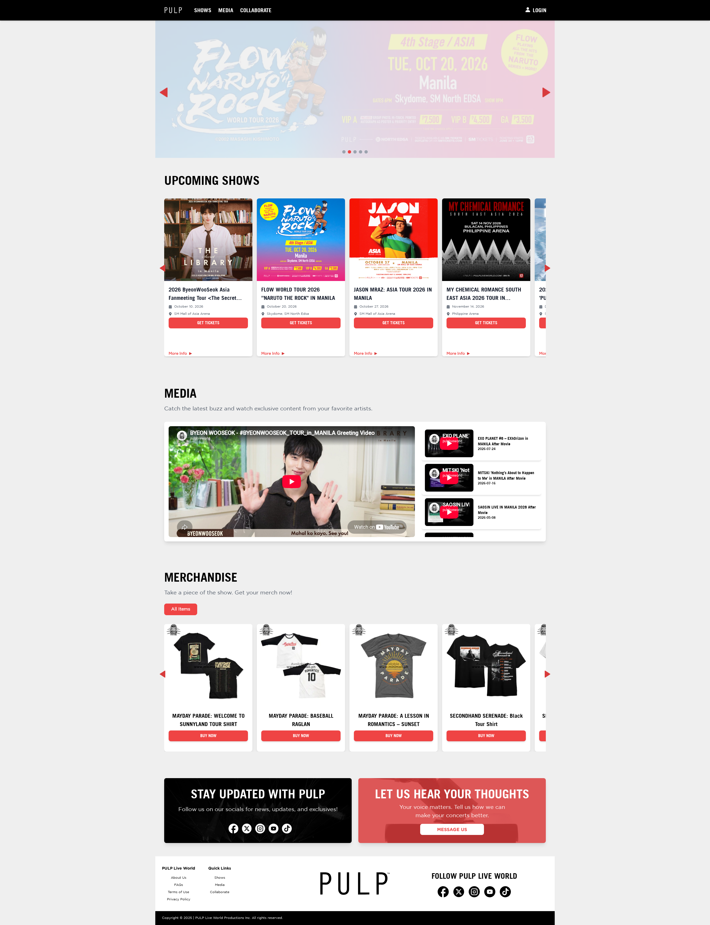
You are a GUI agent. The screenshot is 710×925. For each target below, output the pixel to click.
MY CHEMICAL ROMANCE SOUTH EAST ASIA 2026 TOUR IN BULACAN (484, 298)
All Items (180, 609)
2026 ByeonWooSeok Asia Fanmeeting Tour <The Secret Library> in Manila (202, 298)
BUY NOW (208, 735)
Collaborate (256, 10)
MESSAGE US (452, 829)
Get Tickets (208, 322)
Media (225, 10)
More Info (178, 353)
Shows (202, 10)
